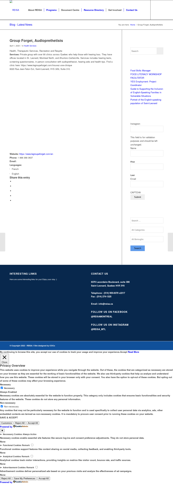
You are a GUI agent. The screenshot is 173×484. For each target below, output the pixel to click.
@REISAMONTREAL (101, 316)
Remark (26, 445)
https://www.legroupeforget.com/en (36, 153)
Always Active (29, 434)
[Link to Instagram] (160, 9)
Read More (133, 351)
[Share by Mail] (14, 200)
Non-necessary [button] (7, 402)
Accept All (33, 423)
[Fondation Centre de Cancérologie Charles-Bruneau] (2, 242)
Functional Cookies (12, 445)
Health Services (30, 45)
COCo (52, 345)
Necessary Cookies (12, 434)
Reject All (19, 423)
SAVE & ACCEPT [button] (9, 417)
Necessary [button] (5, 384)
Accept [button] (123, 351)
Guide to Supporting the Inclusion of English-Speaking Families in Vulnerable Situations (146, 92)
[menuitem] (35, 10)
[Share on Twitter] (14, 186)
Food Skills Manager (140, 70)
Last (132, 175)
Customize (6, 423)
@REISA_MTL (98, 329)
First (132, 161)
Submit (137, 197)
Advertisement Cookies (14, 467)
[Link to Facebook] (155, 9)
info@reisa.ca (105, 303)
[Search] (143, 10)
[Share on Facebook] (14, 181)
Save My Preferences (24, 478)
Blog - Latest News (21, 24)
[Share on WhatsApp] (14, 190)
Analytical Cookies (12, 456)
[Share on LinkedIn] (14, 195)
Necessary (9, 388)
